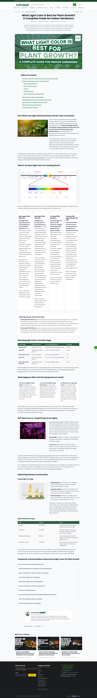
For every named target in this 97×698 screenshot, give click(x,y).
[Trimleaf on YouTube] (41, 689)
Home (16, 12)
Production (73, 7)
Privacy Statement (42, 684)
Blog (19, 12)
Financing (40, 676)
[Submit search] (74, 4)
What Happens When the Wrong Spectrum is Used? (36, 100)
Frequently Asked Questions (30, 107)
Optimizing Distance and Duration (31, 105)
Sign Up (32, 675)
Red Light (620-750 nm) (30, 86)
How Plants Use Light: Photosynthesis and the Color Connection (40, 78)
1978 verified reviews (72, 674)
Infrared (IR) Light (29, 91)
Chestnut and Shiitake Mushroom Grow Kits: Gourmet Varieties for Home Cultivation (25, 653)
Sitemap (25, 696)
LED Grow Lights (16, 7)
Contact (40, 671)
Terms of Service (30, 696)
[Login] (79, 4)
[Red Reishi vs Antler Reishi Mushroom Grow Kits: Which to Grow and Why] (71, 643)
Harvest (51, 7)
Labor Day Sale (81, 7)
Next (81, 12)
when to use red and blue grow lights (33, 158)
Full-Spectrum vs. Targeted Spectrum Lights (34, 102)
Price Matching (41, 680)
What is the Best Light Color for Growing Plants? (35, 81)
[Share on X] (34, 626)
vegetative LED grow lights (44, 455)
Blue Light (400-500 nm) (30, 83)
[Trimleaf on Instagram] (44, 689)
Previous (77, 12)
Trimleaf (21, 696)
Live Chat (65, 672)
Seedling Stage (55, 482)
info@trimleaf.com (67, 670)
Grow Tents (24, 7)
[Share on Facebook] (37, 626)
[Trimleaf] (22, 4)
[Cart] (80, 4)
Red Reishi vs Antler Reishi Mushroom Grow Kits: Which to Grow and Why (71, 653)
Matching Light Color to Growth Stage (33, 97)
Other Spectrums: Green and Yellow (34, 94)
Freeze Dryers (65, 7)
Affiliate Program (41, 685)
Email (16, 672)
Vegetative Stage (56, 489)
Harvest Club (41, 674)
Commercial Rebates (42, 678)
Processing (57, 7)
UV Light (26, 89)
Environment (32, 7)
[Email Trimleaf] (46, 689)
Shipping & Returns (42, 682)
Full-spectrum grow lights (56, 422)
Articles (23, 12)
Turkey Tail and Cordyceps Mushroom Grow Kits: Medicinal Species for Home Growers (48, 653)
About (39, 669)
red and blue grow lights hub (53, 469)
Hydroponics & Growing (42, 7)
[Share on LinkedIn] (39, 626)
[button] (48, 564)
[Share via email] (41, 626)
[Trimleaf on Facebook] (39, 689)
